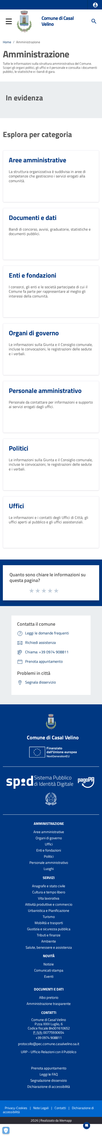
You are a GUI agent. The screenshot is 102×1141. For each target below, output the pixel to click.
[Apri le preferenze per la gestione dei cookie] (8, 1133)
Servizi (49, 877)
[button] (95, 5)
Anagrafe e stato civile (48, 886)
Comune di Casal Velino (58, 21)
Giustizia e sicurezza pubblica (48, 929)
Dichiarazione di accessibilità (48, 1086)
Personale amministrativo (48, 862)
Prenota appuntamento (48, 1068)
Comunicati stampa (48, 970)
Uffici (49, 844)
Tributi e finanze (48, 935)
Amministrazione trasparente (49, 1003)
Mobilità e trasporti (49, 923)
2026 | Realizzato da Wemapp (51, 1121)
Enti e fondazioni (48, 850)
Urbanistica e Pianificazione (48, 910)
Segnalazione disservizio (48, 1080)
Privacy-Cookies (16, 1107)
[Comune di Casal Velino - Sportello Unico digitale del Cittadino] (24, 21)
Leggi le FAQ (49, 1074)
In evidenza (24, 97)
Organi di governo (49, 838)
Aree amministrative (48, 832)
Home (7, 42)
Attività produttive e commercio (48, 904)
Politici (49, 856)
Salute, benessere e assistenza (49, 947)
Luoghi (49, 868)
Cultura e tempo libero (48, 892)
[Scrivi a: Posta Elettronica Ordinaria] (48, 1048)
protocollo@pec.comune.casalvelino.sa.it (48, 1043)
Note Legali (41, 1107)
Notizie (48, 964)
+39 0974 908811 (49, 1037)
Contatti (48, 1012)
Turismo (49, 916)
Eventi (48, 976)
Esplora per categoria (37, 134)
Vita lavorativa (48, 898)
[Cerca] (94, 21)
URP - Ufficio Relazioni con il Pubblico (48, 1052)
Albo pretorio (48, 997)
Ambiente (48, 941)
